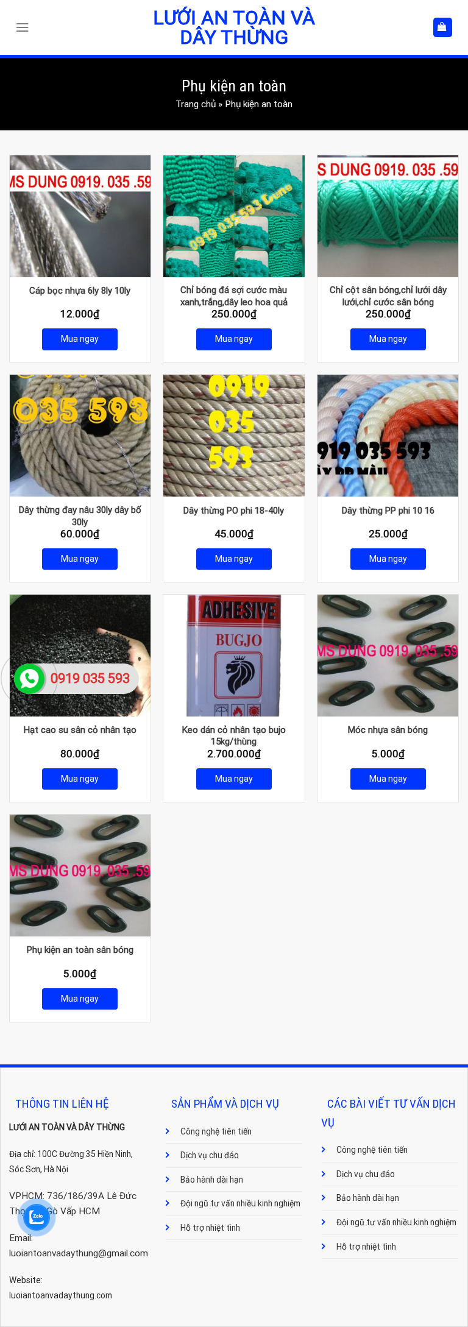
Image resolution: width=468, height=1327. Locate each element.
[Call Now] (29, 679)
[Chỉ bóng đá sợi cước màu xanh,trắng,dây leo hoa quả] (233, 216)
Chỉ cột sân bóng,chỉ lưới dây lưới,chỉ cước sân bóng (388, 296)
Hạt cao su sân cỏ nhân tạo (80, 729)
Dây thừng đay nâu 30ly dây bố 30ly (80, 516)
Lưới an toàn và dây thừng (234, 27)
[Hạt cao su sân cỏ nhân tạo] (80, 656)
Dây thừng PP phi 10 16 (388, 510)
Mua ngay (80, 339)
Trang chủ (196, 104)
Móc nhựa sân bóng (388, 729)
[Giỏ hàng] (442, 27)
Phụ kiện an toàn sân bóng (80, 949)
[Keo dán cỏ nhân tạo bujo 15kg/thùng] (233, 656)
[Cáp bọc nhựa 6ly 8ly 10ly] (80, 216)
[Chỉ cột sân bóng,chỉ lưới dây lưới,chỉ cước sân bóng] (387, 216)
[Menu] (25, 27)
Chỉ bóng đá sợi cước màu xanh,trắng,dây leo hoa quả (234, 296)
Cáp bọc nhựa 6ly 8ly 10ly (79, 290)
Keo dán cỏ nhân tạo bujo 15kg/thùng (234, 736)
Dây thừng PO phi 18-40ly (233, 510)
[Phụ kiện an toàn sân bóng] (80, 875)
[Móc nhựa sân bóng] (387, 656)
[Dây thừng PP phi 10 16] (387, 436)
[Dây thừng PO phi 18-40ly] (233, 436)
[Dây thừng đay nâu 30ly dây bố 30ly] (80, 436)
